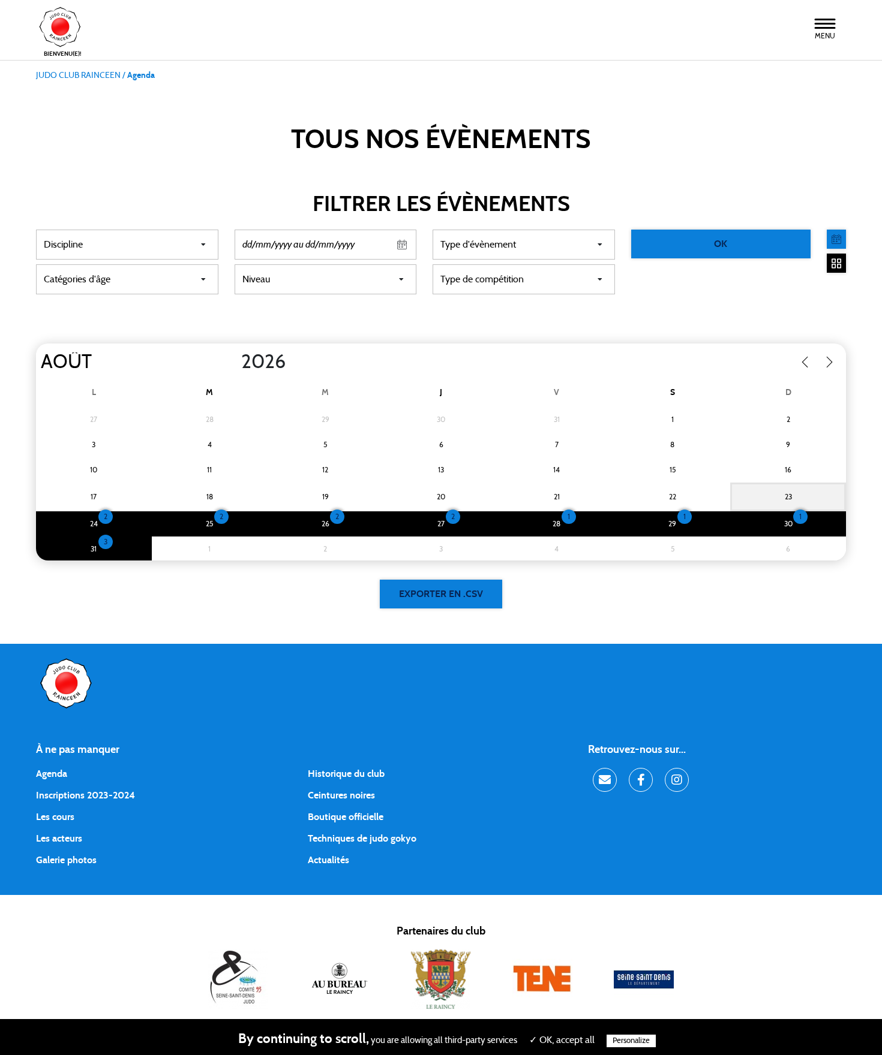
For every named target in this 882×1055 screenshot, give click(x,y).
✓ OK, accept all (562, 1040)
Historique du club (346, 774)
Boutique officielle (345, 817)
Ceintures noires (341, 795)
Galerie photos (66, 860)
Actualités (328, 860)
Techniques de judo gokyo (362, 838)
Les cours (55, 817)
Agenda (51, 774)
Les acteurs (59, 838)
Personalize (631, 1041)
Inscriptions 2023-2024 (85, 795)
